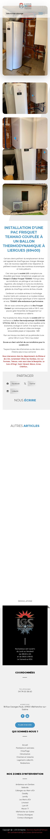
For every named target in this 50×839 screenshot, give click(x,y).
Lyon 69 (25, 806)
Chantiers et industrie (25, 757)
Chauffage (25, 751)
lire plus (20, 497)
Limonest (25, 803)
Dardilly (25, 794)
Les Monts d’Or (25, 800)
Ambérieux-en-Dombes (25, 784)
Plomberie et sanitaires (25, 748)
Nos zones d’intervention (32, 832)
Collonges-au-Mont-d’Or (25, 790)
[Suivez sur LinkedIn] (27, 716)
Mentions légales (33, 830)
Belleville (25, 787)
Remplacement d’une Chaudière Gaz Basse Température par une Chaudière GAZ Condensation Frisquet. (24, 540)
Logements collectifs (25, 760)
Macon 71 (25, 809)
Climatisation (25, 754)
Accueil (25, 745)
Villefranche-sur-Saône (25, 812)
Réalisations (25, 763)
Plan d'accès (25, 725)
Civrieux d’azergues (25, 818)
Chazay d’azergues (25, 815)
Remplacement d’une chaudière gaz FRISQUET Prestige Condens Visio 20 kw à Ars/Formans (24, 471)
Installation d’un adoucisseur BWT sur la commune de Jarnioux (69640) (24, 582)
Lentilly (25, 797)
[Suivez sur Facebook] (23, 716)
